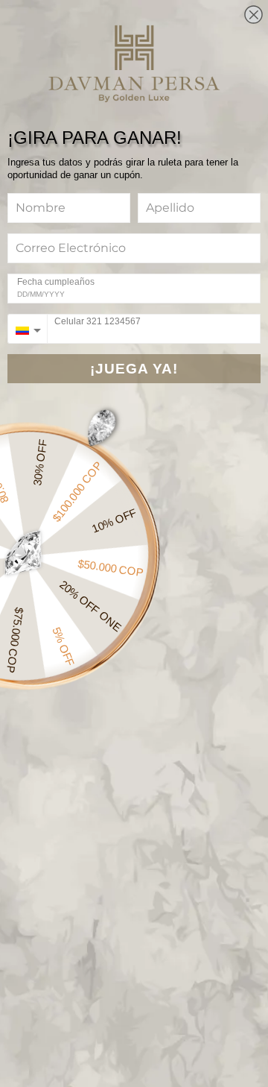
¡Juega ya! (134, 368)
